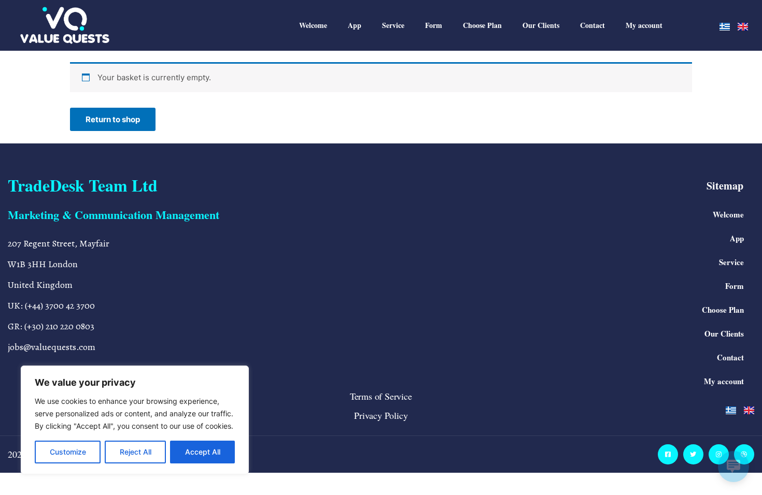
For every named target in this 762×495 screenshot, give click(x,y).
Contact (592, 25)
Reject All (135, 451)
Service (393, 25)
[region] (135, 420)
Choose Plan (482, 25)
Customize (68, 451)
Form (433, 25)
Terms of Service (381, 396)
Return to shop (113, 119)
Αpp (354, 25)
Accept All (202, 451)
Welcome (313, 25)
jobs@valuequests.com (51, 347)
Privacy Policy (380, 415)
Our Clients (541, 25)
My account (644, 25)
